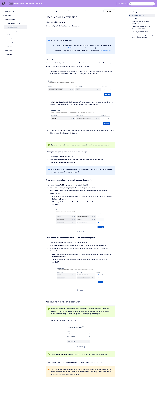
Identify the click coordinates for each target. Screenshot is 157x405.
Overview (134, 18)
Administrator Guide (10, 19)
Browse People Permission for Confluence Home (62, 11)
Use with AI (109, 11)
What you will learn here (138, 15)
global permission (105, 51)
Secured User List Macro (13, 39)
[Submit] (131, 3)
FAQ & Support (8, 54)
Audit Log (9, 46)
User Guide (8, 15)
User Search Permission (13, 27)
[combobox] (142, 3)
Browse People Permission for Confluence (28, 3)
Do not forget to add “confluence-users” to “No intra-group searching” (142, 36)
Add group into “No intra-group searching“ (140, 32)
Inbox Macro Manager (12, 31)
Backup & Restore (11, 43)
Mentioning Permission (13, 35)
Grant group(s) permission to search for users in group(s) (142, 22)
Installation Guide (9, 11)
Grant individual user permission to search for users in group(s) (141, 27)
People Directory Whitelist (13, 23)
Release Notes (9, 50)
